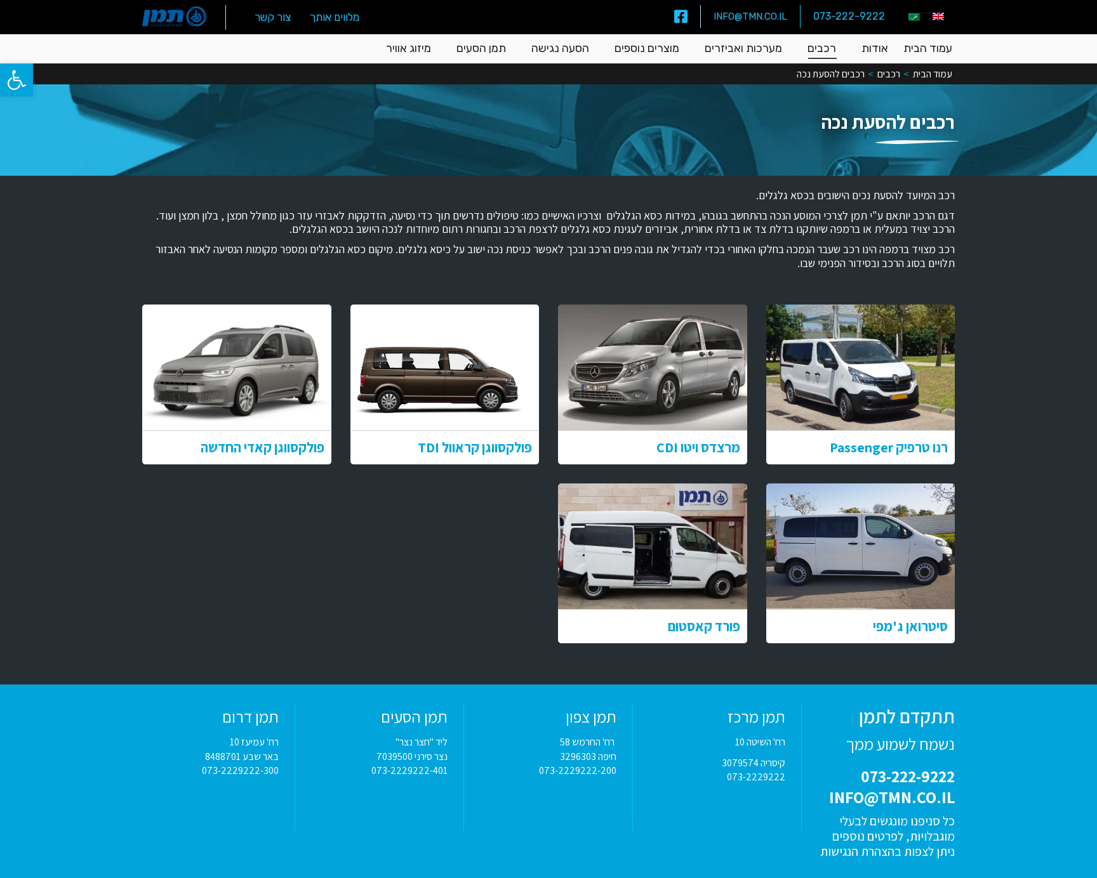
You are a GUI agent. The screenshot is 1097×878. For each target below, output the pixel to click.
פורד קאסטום (704, 626)
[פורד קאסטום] (652, 546)
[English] (938, 16)
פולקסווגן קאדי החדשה (262, 447)
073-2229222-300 (240, 770)
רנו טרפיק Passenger (889, 447)
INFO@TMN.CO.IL (750, 16)
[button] (16, 79)
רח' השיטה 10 (760, 742)
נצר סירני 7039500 (412, 756)
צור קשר (273, 17)
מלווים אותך (334, 17)
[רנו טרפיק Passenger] (860, 367)
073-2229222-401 (409, 770)
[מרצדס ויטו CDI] (652, 367)
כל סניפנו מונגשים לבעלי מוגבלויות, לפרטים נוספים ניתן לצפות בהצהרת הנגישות (887, 836)
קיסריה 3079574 (753, 763)
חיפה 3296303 (588, 756)
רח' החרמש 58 (588, 742)
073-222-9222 (849, 16)
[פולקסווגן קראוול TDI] (445, 367)
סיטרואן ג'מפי (910, 626)
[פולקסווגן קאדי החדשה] (236, 367)
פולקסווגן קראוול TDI (475, 447)
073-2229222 (756, 776)
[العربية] (914, 17)
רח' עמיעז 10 (254, 742)
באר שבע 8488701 (242, 756)
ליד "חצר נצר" (422, 742)
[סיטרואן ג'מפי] (860, 546)
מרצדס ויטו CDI (698, 447)
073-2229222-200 (577, 770)
